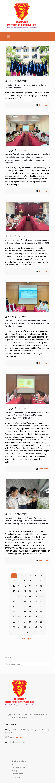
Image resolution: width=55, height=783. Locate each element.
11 (36, 581)
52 (30, 617)
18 (41, 586)
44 (19, 612)
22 (30, 591)
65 (36, 627)
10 (30, 581)
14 (19, 586)
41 (36, 606)
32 (19, 601)
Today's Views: (19, 767)
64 (30, 627)
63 (25, 627)
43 (14, 612)
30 (41, 596)
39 (25, 606)
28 (30, 596)
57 (25, 622)
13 (14, 586)
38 (19, 606)
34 (30, 601)
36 (41, 601)
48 (41, 612)
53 (36, 617)
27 (25, 596)
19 (14, 591)
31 (14, 601)
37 (14, 606)
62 (19, 627)
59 (36, 622)
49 (14, 617)
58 (30, 622)
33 (25, 601)
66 (41, 627)
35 (36, 601)
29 (36, 596)
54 (41, 617)
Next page (26, 638)
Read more (43, 105)
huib (10, 81)
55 (14, 622)
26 (19, 596)
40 (30, 606)
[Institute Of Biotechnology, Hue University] (22, 16)
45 (25, 612)
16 (30, 586)
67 (28, 632)
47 (36, 612)
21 (25, 591)
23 (36, 591)
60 (41, 622)
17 (36, 586)
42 (41, 606)
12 (41, 581)
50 (19, 617)
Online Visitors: (19, 761)
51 (25, 617)
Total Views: (18, 774)
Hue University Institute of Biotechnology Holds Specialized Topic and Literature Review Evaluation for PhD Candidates (27, 323)
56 (19, 622)
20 (19, 591)
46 (30, 612)
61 (14, 627)
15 (25, 586)
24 (41, 591)
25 (14, 596)
